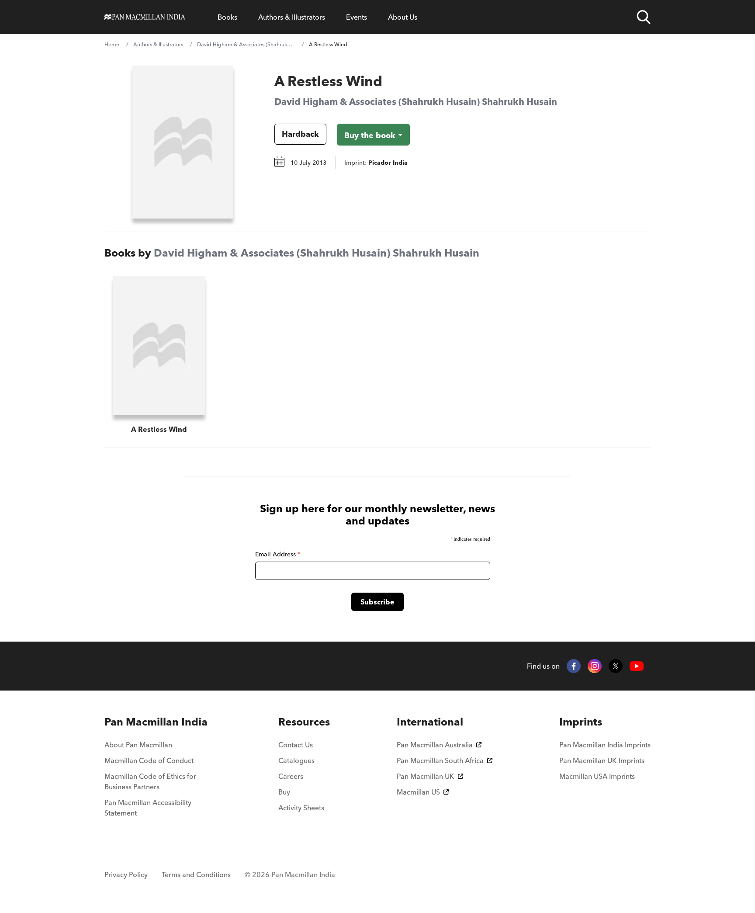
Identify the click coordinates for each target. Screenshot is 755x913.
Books (227, 17)
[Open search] (644, 17)
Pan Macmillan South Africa (440, 760)
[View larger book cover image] (182, 142)
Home (111, 44)
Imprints (580, 721)
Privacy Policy (126, 874)
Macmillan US (418, 792)
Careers (290, 776)
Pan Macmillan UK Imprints (601, 760)
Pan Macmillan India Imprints (605, 744)
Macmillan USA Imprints (597, 776)
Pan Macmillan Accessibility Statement (147, 807)
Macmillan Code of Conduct (149, 760)
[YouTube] (637, 666)
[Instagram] (595, 666)
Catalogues (296, 760)
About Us (402, 17)
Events (356, 17)
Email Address (277, 554)
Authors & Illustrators (291, 17)
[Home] (144, 17)
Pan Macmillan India (156, 721)
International (430, 721)
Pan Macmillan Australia (435, 744)
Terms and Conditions (196, 874)
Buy (284, 792)
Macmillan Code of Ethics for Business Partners (150, 781)
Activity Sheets (301, 807)
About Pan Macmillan (138, 744)
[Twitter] (616, 666)
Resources (304, 721)
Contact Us (295, 744)
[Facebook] (574, 666)
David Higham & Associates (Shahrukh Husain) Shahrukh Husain (246, 44)
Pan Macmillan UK (425, 776)
